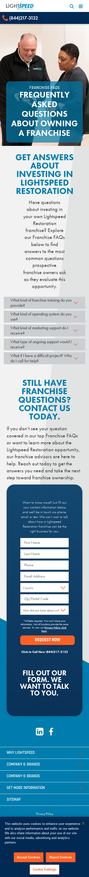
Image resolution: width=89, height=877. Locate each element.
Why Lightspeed (21, 753)
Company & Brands (23, 765)
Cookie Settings (44, 869)
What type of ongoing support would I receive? (40, 344)
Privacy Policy (44, 814)
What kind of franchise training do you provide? (41, 302)
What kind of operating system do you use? (40, 316)
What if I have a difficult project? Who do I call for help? (41, 358)
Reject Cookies (60, 857)
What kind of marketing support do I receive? (39, 330)
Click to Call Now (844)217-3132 (44, 652)
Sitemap (14, 800)
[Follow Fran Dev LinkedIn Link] (39, 731)
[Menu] (80, 6)
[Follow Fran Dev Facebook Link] (51, 731)
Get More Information (26, 788)
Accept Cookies (28, 857)
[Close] (83, 823)
